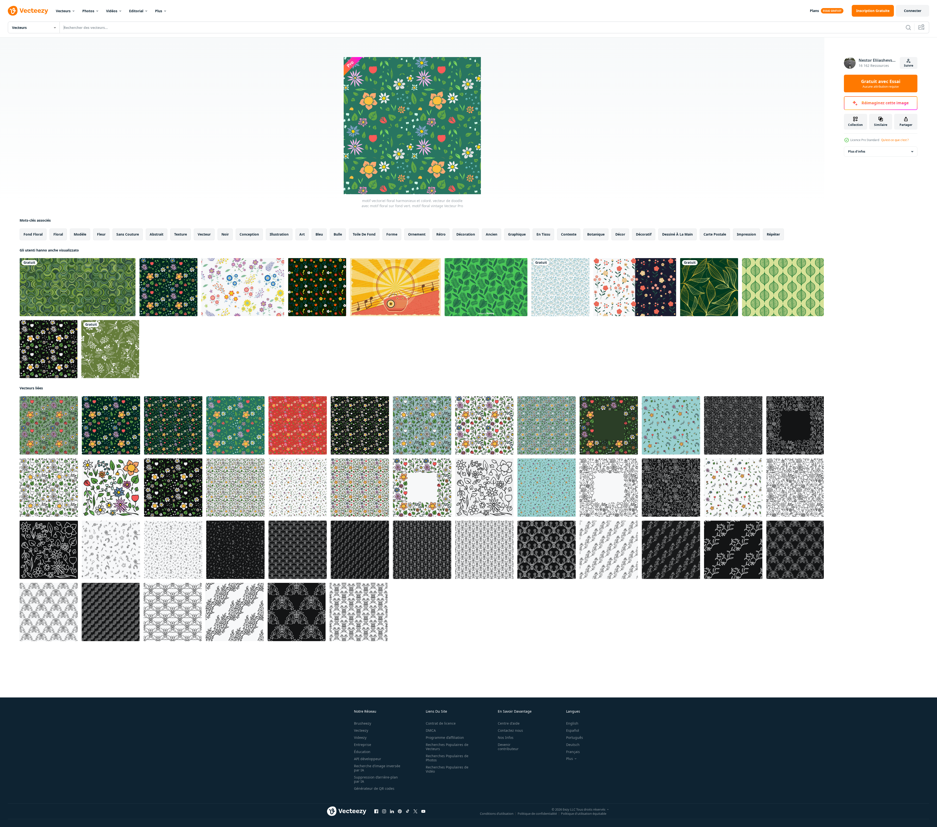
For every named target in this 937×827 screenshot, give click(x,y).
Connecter (912, 10)
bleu (319, 234)
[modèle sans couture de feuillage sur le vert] (110, 349)
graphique (517, 234)
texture (180, 234)
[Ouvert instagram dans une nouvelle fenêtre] (384, 811)
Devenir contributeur (508, 746)
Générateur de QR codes (374, 788)
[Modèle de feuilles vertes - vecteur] (486, 287)
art (302, 234)
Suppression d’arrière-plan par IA (376, 779)
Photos (88, 11)
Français (573, 751)
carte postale (715, 234)
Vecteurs (63, 11)
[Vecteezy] (28, 11)
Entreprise (362, 744)
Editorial (136, 11)
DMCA (431, 730)
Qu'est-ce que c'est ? (895, 140)
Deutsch (573, 744)
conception (249, 234)
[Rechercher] (908, 27)
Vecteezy (361, 730)
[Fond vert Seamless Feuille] (783, 287)
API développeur (367, 758)
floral (58, 234)
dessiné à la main (677, 234)
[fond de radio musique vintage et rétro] (395, 287)
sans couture (127, 234)
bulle (338, 234)
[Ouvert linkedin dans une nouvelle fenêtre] (392, 811)
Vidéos (111, 11)
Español (572, 730)
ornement (417, 234)
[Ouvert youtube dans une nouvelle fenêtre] (423, 811)
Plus (158, 11)
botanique (596, 234)
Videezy (360, 737)
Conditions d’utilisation (496, 813)
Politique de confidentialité (537, 813)
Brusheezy (362, 723)
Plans (814, 10)
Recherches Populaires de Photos (447, 758)
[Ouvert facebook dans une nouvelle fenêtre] (376, 811)
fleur (101, 234)
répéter (773, 234)
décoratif (643, 234)
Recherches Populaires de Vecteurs (447, 746)
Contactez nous (510, 730)
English (572, 723)
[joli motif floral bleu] (560, 287)
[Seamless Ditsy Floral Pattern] (242, 287)
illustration (279, 234)
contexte (568, 234)
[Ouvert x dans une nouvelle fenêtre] (415, 811)
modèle (80, 234)
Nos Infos (505, 737)
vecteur (204, 234)
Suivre (908, 65)
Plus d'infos (856, 151)
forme (391, 234)
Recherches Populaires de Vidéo (447, 769)
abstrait (156, 234)
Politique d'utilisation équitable (583, 813)
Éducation (362, 751)
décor (620, 234)
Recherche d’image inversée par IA (377, 768)
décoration (465, 234)
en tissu (543, 234)
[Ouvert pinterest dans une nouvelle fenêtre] (400, 811)
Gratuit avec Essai (880, 83)
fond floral (33, 234)
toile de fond (364, 234)
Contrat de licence (441, 723)
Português (574, 737)
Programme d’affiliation (445, 737)
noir (225, 234)
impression (746, 234)
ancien (491, 234)
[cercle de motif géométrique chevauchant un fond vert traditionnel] (77, 287)
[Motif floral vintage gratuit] (634, 287)
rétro (441, 234)
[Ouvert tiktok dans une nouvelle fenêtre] (408, 811)
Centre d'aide (509, 723)
